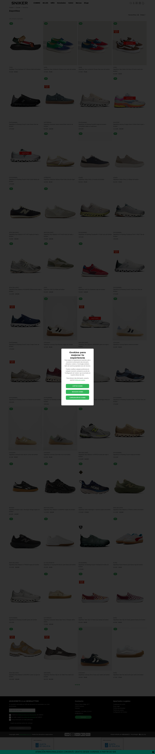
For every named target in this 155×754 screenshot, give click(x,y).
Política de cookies (80, 380)
